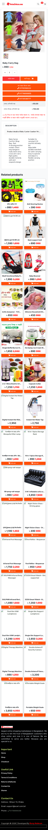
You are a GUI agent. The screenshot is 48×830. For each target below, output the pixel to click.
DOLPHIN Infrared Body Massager (12, 599)
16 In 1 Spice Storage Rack (35, 456)
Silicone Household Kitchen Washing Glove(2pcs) (35, 312)
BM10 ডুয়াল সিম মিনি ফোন (12, 240)
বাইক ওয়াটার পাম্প (12, 204)
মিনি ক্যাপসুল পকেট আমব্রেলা (12, 492)
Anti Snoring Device (35, 204)
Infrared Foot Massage (12, 563)
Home (3, 753)
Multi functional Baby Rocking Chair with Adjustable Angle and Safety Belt (12, 276)
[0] (45, 4)
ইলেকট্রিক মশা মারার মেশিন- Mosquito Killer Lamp (12, 456)
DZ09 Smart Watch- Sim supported (35, 599)
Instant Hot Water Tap (34, 420)
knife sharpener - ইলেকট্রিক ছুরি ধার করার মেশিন (12, 312)
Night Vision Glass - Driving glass (35, 528)
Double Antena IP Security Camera (35, 671)
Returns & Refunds (8, 782)
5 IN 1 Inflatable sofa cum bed (35, 492)
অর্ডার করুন (11, 78)
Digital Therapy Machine (12, 671)
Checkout (5, 762)
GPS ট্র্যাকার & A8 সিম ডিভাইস (12, 528)
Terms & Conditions (9, 777)
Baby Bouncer (34, 276)
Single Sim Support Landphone (35, 635)
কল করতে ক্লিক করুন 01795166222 (24, 87)
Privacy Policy (6, 773)
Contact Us (5, 786)
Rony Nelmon (36, 823)
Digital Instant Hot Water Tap (12, 420)
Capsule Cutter (35, 384)
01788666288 (15, 811)
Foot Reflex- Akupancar (35, 563)
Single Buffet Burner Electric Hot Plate (12, 348)
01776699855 (25, 93)
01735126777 (25, 99)
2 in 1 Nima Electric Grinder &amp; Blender (12, 384)
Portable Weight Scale (35, 707)
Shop (3, 757)
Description (10, 126)
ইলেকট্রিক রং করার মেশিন (12, 707)
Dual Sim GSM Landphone (12, 635)
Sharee (4, 790)
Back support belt (35, 240)
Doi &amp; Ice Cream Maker (35, 348)
